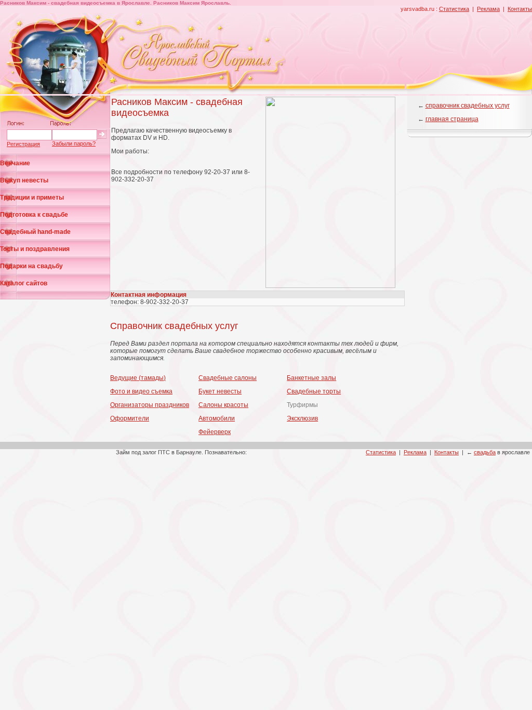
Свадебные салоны (227, 378)
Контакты (520, 9)
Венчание (15, 163)
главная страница (451, 119)
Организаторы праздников (149, 405)
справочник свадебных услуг (467, 105)
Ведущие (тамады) (138, 378)
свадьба (485, 452)
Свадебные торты (314, 391)
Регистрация (23, 144)
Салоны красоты (223, 405)
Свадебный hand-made (35, 231)
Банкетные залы (311, 378)
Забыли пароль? (74, 143)
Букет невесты (220, 391)
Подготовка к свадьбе (34, 214)
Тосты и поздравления (35, 249)
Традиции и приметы (32, 197)
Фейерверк (214, 432)
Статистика (454, 9)
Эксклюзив (302, 418)
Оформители (129, 418)
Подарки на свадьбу (31, 266)
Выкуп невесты (24, 180)
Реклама (488, 9)
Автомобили (216, 418)
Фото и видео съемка (141, 391)
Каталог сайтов (23, 283)
